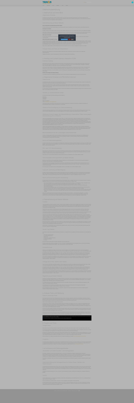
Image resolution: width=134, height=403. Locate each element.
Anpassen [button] (72, 39)
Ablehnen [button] (69, 39)
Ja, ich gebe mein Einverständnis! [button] (64, 39)
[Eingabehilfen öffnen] (132, 2)
